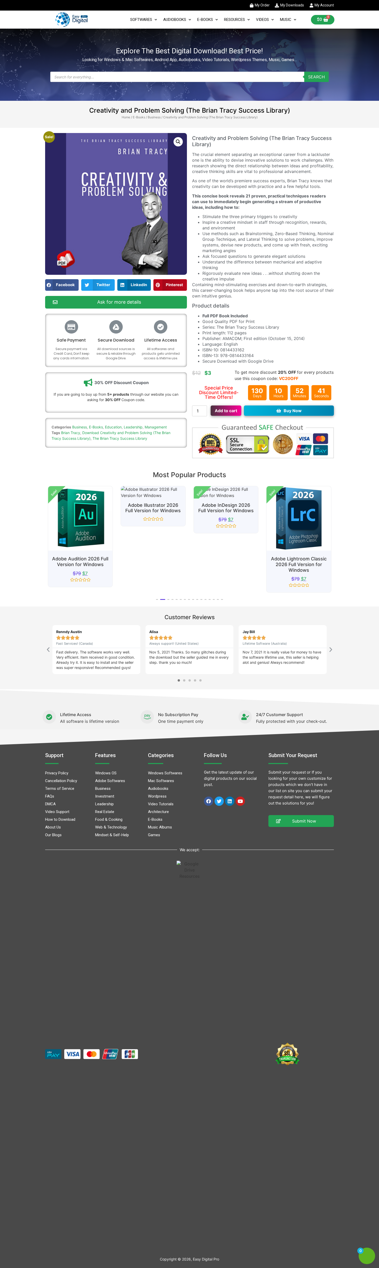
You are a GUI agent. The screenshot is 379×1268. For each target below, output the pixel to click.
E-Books (205, 19)
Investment (104, 796)
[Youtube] (240, 801)
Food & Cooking (108, 819)
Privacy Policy (56, 773)
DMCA (50, 804)
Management (156, 427)
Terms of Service (59, 788)
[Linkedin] (229, 801)
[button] (178, 141)
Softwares (141, 19)
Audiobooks (174, 19)
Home (126, 117)
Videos (262, 19)
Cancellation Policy (61, 780)
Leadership (133, 427)
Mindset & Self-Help (112, 835)
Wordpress (157, 796)
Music (285, 19)
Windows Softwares (165, 773)
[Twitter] (219, 801)
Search (316, 76)
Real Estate (104, 811)
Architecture (158, 811)
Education (113, 427)
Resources (234, 19)
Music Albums (160, 827)
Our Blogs (53, 835)
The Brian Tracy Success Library (120, 438)
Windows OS (106, 773)
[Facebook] (208, 801)
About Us (53, 827)
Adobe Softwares (110, 780)
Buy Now (293, 410)
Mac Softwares (161, 780)
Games (154, 835)
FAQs (49, 796)
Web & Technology (111, 827)
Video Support (57, 811)
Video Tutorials (161, 804)
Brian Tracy (70, 432)
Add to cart (226, 410)
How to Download (60, 819)
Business (154, 117)
